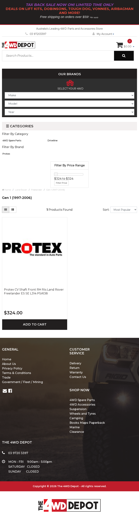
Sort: (106, 209)
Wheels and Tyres (83, 413)
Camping (76, 418)
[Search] (124, 56)
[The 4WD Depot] (69, 500)
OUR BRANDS (69, 74)
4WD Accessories (82, 404)
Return (74, 368)
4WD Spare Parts (82, 400)
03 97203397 (38, 34)
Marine (75, 427)
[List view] (12, 210)
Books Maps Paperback (87, 422)
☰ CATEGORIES (19, 126)
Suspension (78, 409)
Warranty (76, 372)
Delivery (75, 363)
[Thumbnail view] (5, 210)
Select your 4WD (70, 88)
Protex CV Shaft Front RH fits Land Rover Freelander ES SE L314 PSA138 (34, 291)
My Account (104, 34)
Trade (6, 377)
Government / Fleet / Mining (22, 382)
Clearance (77, 432)
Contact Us (78, 377)
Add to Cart (35, 324)
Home (6, 359)
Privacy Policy (12, 368)
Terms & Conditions (16, 373)
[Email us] (5, 391)
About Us (9, 364)
